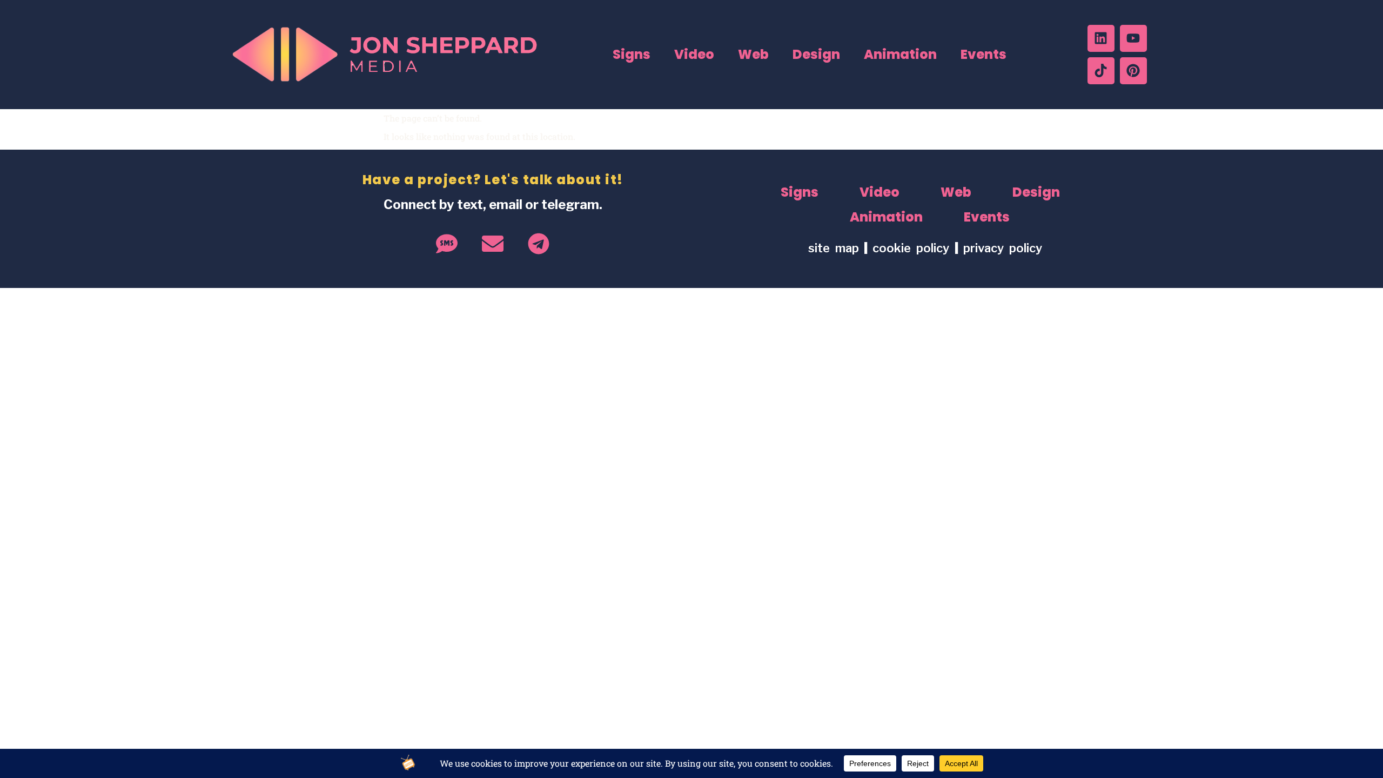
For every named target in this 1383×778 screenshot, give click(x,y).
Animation (900, 54)
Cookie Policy (913, 248)
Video (694, 54)
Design (816, 54)
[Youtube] (1133, 38)
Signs (631, 54)
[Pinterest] (1133, 70)
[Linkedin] (1101, 38)
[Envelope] (492, 243)
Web (753, 54)
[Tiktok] (1101, 70)
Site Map (833, 248)
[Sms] (446, 243)
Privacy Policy (1002, 248)
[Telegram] (538, 243)
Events (983, 54)
